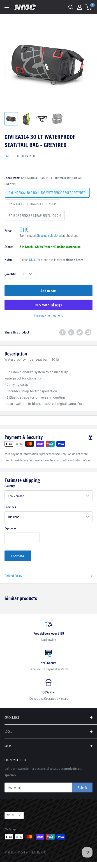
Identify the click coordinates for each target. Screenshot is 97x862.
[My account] (79, 7)
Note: (8, 259)
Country (10, 486)
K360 (43, 852)
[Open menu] (7, 7)
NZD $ (10, 815)
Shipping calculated (49, 235)
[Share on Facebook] (62, 332)
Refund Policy (13, 576)
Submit (82, 787)
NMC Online (21, 852)
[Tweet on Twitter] (79, 332)
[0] (89, 7)
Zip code (10, 528)
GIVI (7, 156)
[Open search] (70, 7)
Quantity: (11, 274)
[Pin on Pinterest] (71, 332)
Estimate (17, 556)
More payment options (48, 315)
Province (10, 507)
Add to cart (48, 290)
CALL (32, 260)
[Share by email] (88, 332)
